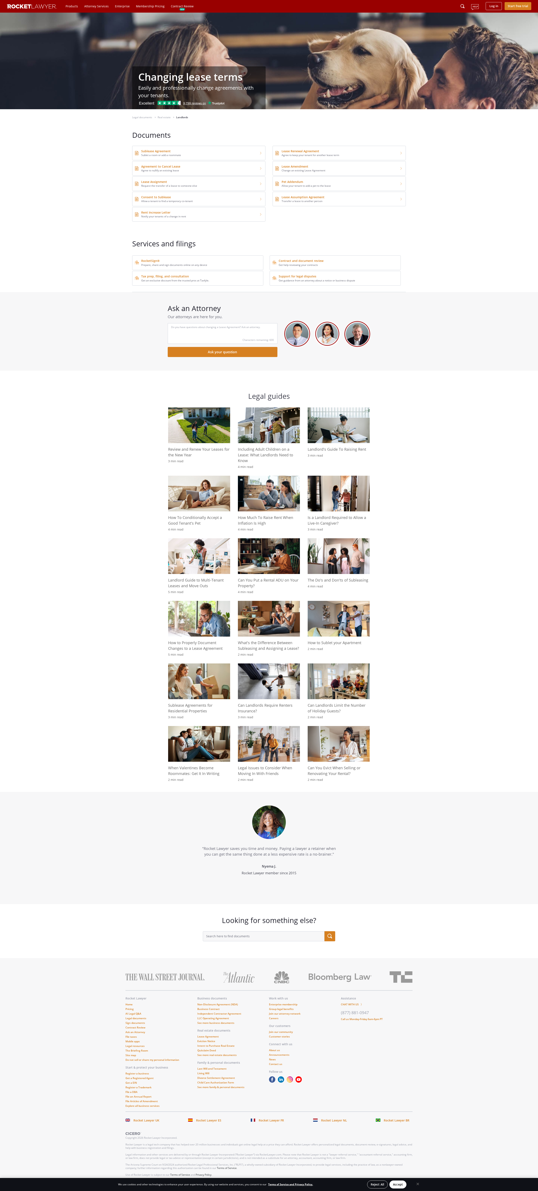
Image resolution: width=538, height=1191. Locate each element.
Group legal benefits (281, 1009)
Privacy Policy (203, 1175)
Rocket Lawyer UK (146, 1120)
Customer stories (279, 1036)
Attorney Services (96, 6)
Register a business (137, 1073)
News (272, 1059)
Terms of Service (227, 1168)
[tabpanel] (269, 848)
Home (129, 1004)
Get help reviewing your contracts (298, 265)
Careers (273, 1018)
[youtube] (299, 1081)
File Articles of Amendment (141, 1101)
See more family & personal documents (220, 1087)
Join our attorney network (285, 1013)
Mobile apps (132, 1041)
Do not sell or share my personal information (152, 1060)
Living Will (203, 1073)
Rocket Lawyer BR (396, 1120)
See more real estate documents (217, 1055)
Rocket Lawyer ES (208, 1120)
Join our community (281, 1032)
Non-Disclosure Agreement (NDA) (217, 1004)
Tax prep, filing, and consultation (165, 276)
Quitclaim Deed (206, 1050)
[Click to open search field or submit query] (462, 6)
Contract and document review (301, 261)
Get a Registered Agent (139, 1078)
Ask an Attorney (135, 1032)
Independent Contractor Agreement (219, 1013)
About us (274, 1050)
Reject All (377, 1184)
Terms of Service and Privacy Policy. (290, 1184)
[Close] (417, 1184)
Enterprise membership (283, 1004)
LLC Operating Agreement (213, 1018)
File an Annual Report (138, 1096)
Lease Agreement (208, 1036)
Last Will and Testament (212, 1068)
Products (72, 6)
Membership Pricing (150, 6)
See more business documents (215, 1023)
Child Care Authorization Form (215, 1082)
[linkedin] (282, 1081)
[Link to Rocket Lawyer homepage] (32, 7)
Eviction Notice (206, 1041)
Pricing (129, 1009)
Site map (130, 1055)
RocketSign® (150, 261)
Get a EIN (131, 1083)
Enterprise (122, 6)
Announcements (279, 1055)
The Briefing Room (136, 1050)
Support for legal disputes (297, 276)
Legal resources (135, 1046)
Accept (398, 1184)
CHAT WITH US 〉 (352, 1004)
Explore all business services (142, 1106)
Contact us (275, 1064)
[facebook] (273, 1081)
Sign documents (135, 1023)
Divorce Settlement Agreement (216, 1078)
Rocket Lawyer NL (334, 1120)
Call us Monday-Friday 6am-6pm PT (362, 1019)
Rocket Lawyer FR (271, 1120)
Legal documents (135, 1018)
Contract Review (182, 6)
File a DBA (131, 1092)
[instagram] (291, 1081)
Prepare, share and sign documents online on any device (174, 265)
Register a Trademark (138, 1087)
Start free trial (518, 6)
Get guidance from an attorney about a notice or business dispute (317, 280)
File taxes (131, 1037)
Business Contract (208, 1009)
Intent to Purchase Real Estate (216, 1046)
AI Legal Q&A (133, 1013)
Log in (493, 6)
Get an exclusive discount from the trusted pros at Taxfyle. (175, 280)
